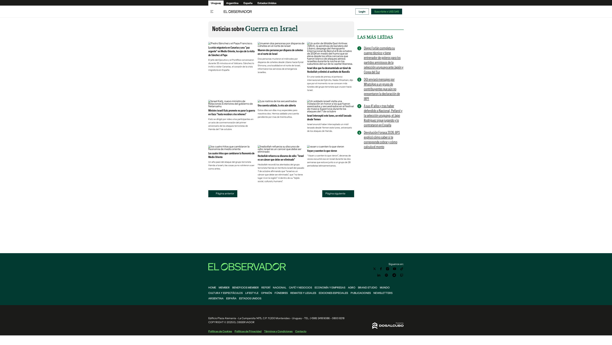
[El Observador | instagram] (387, 269)
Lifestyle (252, 293)
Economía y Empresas (330, 287)
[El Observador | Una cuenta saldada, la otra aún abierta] (277, 101)
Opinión (266, 293)
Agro (351, 287)
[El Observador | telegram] (394, 275)
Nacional (279, 287)
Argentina (232, 3)
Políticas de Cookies (220, 331)
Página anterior (224, 193)
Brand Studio (367, 287)
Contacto (300, 331)
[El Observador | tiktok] (402, 269)
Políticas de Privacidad (248, 331)
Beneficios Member (245, 287)
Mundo (385, 287)
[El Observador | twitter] (374, 269)
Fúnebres (281, 293)
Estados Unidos (267, 3)
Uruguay (216, 3)
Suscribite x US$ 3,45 (386, 11)
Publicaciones (361, 293)
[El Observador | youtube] (394, 269)
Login (362, 11)
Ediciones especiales (333, 293)
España (248, 3)
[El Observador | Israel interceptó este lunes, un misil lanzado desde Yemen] (330, 111)
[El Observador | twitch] (402, 275)
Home (212, 287)
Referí (265, 287)
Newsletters (383, 293)
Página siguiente (335, 193)
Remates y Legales (303, 293)
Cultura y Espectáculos (225, 293)
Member (224, 287)
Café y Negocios (300, 287)
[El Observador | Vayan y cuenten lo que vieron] (325, 146)
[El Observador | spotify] (386, 275)
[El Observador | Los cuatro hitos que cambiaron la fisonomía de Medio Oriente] (231, 149)
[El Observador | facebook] (381, 269)
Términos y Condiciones (278, 331)
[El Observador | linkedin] (379, 275)
